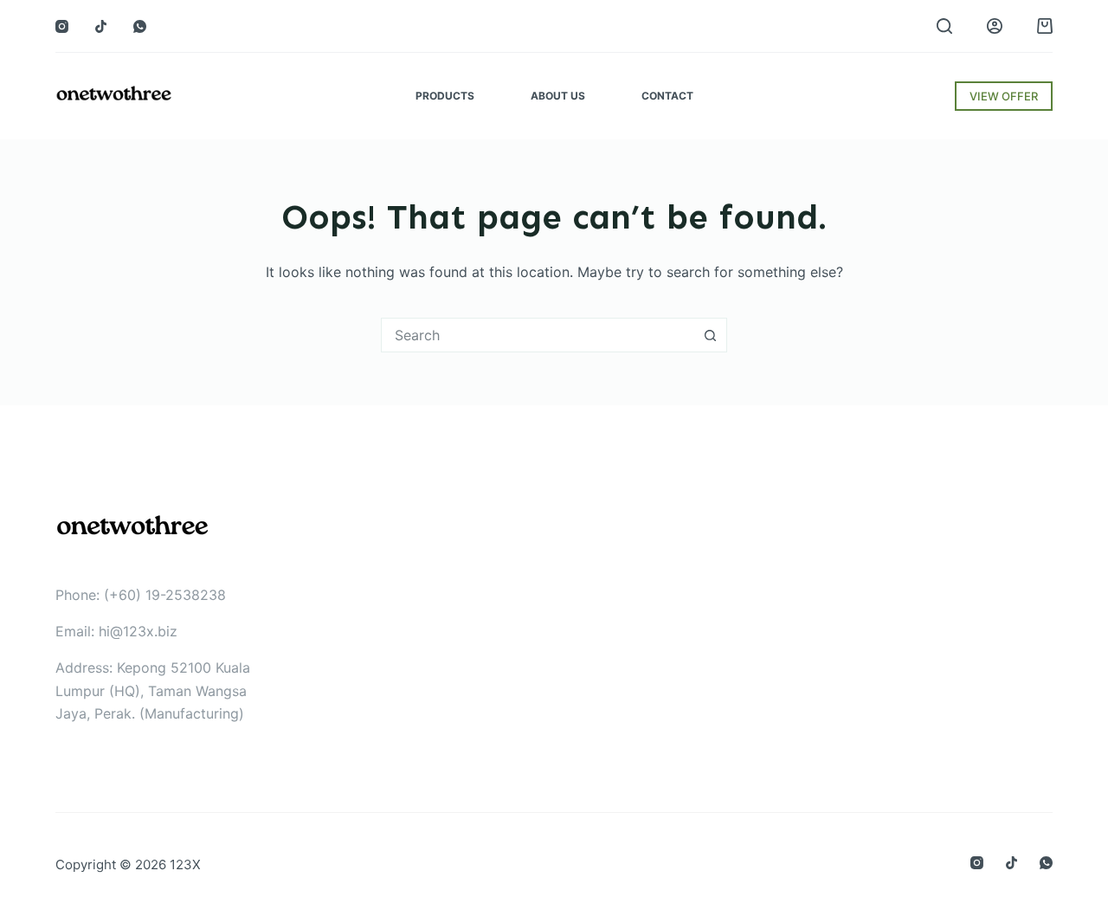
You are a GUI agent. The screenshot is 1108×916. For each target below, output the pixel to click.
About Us (558, 95)
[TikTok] (100, 26)
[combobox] (537, 335)
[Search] (944, 26)
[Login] (994, 26)
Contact (667, 95)
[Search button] (709, 335)
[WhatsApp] (139, 26)
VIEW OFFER (1004, 96)
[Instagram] (61, 26)
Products (445, 95)
